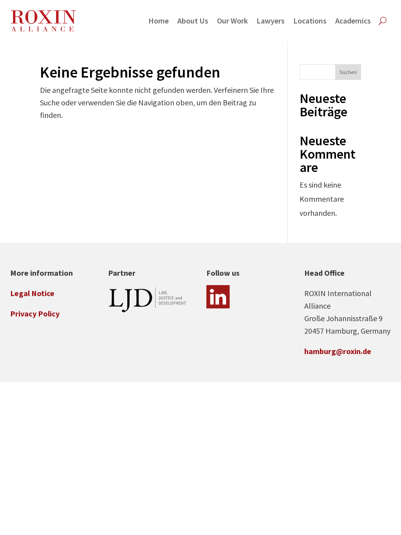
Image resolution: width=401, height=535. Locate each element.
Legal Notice (32, 293)
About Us (192, 20)
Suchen (348, 72)
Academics (353, 20)
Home (158, 20)
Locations (310, 20)
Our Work (232, 20)
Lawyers (270, 20)
